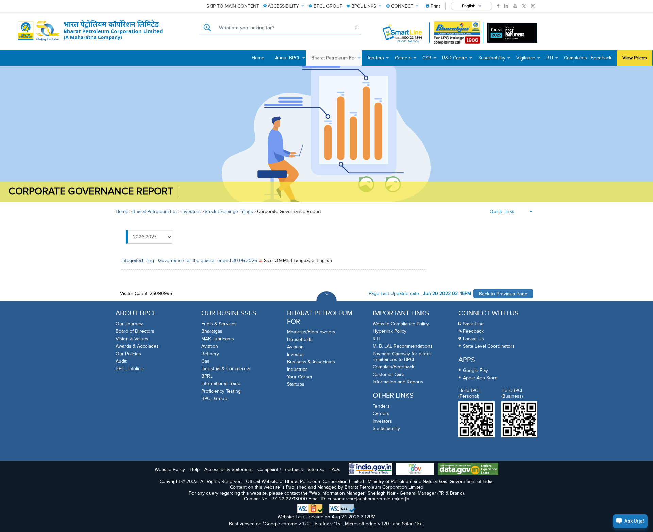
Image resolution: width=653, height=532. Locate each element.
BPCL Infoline (130, 369)
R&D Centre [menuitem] (457, 60)
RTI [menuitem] (552, 60)
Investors (191, 211)
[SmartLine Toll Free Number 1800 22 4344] (403, 33)
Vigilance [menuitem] (528, 60)
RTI (376, 339)
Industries (297, 369)
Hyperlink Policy (389, 331)
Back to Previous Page (503, 293)
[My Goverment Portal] (415, 469)
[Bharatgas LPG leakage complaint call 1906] (457, 32)
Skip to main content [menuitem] (232, 6)
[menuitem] (433, 6)
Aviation (209, 346)
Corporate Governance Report (91, 191)
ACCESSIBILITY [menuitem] (283, 6)
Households (300, 339)
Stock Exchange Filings (229, 211)
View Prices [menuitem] (634, 58)
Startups (295, 384)
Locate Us (473, 339)
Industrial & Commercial (226, 369)
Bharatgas (211, 331)
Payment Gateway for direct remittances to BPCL (402, 356)
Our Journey (129, 324)
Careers (381, 413)
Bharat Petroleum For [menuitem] (336, 60)
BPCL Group (214, 398)
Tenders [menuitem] (378, 60)
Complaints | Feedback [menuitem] (588, 58)
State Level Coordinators (489, 346)
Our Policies (128, 354)
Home (122, 211)
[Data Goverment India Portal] (468, 469)
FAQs (334, 470)
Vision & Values (132, 339)
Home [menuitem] (258, 58)
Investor (295, 354)
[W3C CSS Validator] (342, 508)
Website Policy (170, 470)
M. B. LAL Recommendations (403, 346)
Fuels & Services (219, 324)
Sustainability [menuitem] (494, 60)
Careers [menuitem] (406, 60)
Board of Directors (135, 331)
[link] (498, 6)
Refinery (210, 354)
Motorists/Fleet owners (311, 332)
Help (195, 470)
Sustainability (386, 428)
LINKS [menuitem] (363, 6)
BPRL (207, 376)
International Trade (220, 384)
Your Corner (300, 377)
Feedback (473, 331)
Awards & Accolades (137, 346)
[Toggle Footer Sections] (326, 301)
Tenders (381, 406)
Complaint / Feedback (280, 470)
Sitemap (316, 470)
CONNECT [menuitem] (402, 6)
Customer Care (388, 374)
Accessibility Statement (228, 470)
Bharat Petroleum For (154, 211)
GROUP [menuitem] (328, 6)
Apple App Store (480, 378)
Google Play (475, 370)
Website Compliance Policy (401, 324)
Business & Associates (311, 362)
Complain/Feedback (393, 367)
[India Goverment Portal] (370, 469)
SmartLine (473, 324)
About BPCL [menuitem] (290, 60)
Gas (205, 361)
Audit (121, 361)
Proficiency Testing (221, 391)
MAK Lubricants (217, 339)
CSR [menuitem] (429, 60)
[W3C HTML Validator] (311, 508)
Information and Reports (398, 382)
